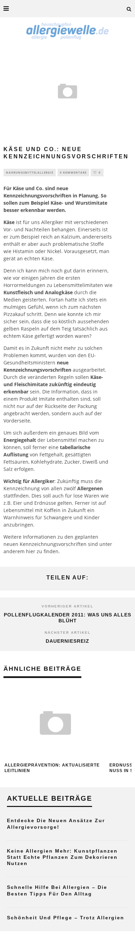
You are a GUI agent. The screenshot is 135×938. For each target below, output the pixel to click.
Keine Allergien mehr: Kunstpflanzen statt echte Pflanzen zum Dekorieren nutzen (62, 857)
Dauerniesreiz (67, 641)
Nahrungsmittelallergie (29, 172)
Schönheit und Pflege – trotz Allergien (65, 917)
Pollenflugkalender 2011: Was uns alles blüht (67, 617)
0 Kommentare (73, 172)
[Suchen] (129, 8)
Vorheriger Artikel (67, 606)
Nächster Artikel (68, 632)
